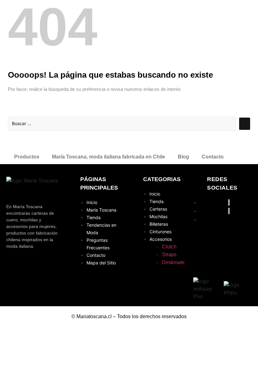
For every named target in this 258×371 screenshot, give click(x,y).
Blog (183, 156)
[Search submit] (244, 124)
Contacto (213, 156)
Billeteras (158, 224)
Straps (169, 254)
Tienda (94, 217)
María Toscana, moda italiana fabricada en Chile (108, 156)
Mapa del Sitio (101, 262)
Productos (26, 156)
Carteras (158, 209)
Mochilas (158, 216)
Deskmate (173, 262)
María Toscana (101, 210)
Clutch (169, 246)
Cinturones (160, 231)
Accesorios (160, 239)
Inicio (92, 202)
